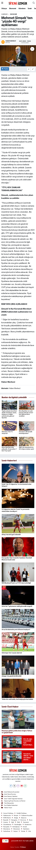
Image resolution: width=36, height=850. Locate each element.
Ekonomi (12, 8)
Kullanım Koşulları (27, 815)
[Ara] (34, 3)
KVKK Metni (7, 818)
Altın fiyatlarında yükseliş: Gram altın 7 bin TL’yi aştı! (9, 449)
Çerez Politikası (8, 813)
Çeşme (5, 822)
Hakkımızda (7, 815)
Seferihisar (6, 831)
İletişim (16, 815)
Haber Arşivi (8, 807)
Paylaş (6, 69)
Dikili (18, 822)
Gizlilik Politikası (21, 813)
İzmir (30, 8)
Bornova (23, 820)
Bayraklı (5, 820)
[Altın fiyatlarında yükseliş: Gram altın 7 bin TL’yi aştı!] (9, 441)
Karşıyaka (6, 826)
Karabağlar (18, 824)
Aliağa (16, 818)
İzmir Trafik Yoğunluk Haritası (13, 798)
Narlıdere (26, 829)
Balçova (23, 818)
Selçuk (15, 831)
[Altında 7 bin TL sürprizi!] (9, 426)
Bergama (14, 820)
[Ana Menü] (2, 3)
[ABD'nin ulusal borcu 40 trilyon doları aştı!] (26, 441)
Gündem (21, 8)
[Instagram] (18, 785)
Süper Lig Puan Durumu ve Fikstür (14, 801)
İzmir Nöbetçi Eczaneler (11, 792)
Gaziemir (26, 822)
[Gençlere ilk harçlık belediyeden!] (26, 426)
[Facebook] (10, 785)
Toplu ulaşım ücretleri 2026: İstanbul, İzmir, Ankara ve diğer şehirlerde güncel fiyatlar (9, 414)
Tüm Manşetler (9, 803)
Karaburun (28, 824)
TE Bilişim (23, 847)
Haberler (4, 14)
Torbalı (23, 831)
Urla (29, 831)
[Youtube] (21, 785)
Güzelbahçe (7, 824)
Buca (30, 820)
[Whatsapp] (25, 785)
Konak (25, 826)
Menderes (6, 829)
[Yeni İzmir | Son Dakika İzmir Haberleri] (18, 3)
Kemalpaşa (16, 826)
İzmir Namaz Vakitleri (10, 796)
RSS (6, 841)
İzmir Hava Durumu (10, 794)
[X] (14, 785)
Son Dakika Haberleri (11, 805)
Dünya (4, 8)
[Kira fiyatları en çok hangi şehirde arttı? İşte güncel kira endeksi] (26, 405)
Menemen (16, 829)
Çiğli (12, 822)
